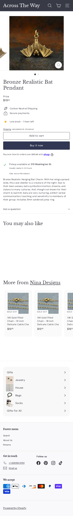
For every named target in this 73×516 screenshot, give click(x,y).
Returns (7, 444)
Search (6, 435)
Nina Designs (45, 282)
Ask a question (12, 209)
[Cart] (58, 5)
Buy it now (36, 145)
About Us (7, 440)
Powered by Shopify (14, 508)
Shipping (7, 129)
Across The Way (21, 5)
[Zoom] (58, 65)
